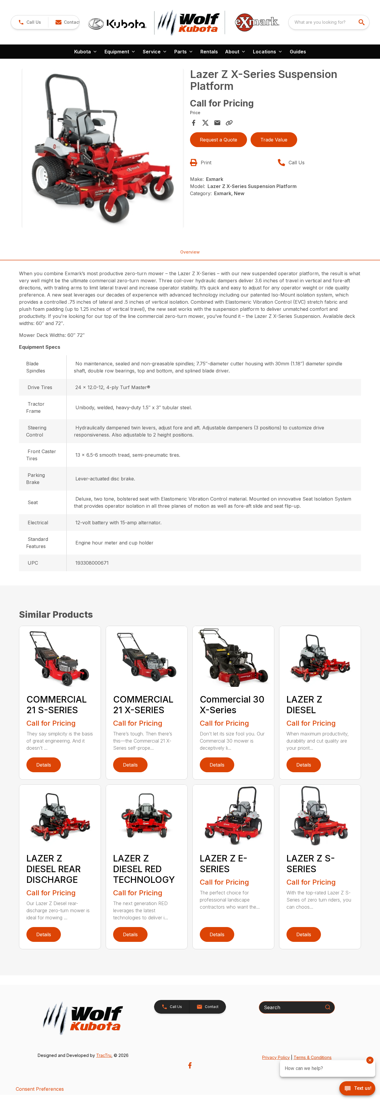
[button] (29, 22)
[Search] (327, 1007)
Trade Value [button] (273, 140)
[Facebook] (190, 1065)
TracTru (103, 1055)
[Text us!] (357, 1089)
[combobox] (329, 22)
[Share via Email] (217, 122)
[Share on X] (205, 122)
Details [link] (43, 765)
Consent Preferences (40, 1089)
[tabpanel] (102, 149)
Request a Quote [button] (218, 140)
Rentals (209, 52)
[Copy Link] (229, 122)
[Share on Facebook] (193, 122)
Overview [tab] (190, 251)
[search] (362, 22)
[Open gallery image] (102, 148)
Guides (298, 52)
